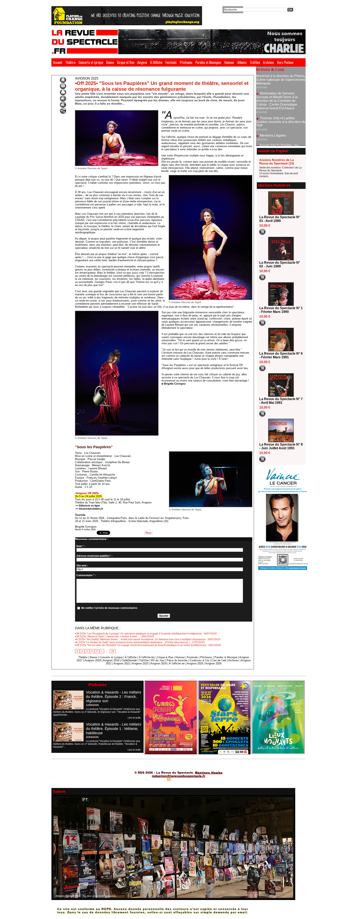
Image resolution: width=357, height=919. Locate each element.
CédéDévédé (129, 660)
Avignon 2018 (92, 660)
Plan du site (158, 778)
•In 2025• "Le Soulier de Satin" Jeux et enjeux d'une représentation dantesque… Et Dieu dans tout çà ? (132, 642)
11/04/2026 (92, 737)
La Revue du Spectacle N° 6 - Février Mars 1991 (281, 355)
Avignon (142, 62)
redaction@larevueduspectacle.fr (178, 775)
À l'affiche (131, 657)
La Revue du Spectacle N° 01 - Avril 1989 (279, 219)
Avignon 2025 (70, 72)
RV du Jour (157, 660)
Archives (268, 62)
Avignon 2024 (158, 663)
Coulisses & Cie (199, 660)
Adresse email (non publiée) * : (94, 555)
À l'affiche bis (147, 657)
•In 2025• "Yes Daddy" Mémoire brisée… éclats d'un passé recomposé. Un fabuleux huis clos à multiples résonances (140, 639)
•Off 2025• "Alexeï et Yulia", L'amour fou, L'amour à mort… (107, 636)
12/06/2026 (92, 705)
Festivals (171, 62)
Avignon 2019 (111, 660)
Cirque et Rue (125, 62)
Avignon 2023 (140, 663)
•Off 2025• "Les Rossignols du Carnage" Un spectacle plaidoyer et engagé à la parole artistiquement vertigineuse (138, 633)
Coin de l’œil (218, 660)
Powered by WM (196, 778)
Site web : (82, 565)
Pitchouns (186, 62)
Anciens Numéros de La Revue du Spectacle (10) (276, 161)
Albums (242, 62)
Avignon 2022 (122, 663)
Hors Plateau (285, 62)
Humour (229, 62)
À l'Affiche (156, 62)
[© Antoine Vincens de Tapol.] (116, 111)
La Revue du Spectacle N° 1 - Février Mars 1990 (281, 309)
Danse (110, 62)
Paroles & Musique (225, 657)
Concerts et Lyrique (91, 62)
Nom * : (80, 546)
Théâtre (70, 62)
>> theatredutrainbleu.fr (89, 508)
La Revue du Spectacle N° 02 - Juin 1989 (279, 264)
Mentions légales (209, 772)
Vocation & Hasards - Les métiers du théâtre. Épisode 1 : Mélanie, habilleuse (113, 728)
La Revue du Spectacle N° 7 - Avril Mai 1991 (281, 400)
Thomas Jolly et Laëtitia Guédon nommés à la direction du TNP (280, 95)
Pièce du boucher (177, 660)
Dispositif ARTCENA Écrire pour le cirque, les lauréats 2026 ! (280, 134)
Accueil (57, 62)
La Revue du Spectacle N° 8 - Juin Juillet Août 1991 (281, 446)
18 (112, 651)
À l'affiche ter (177, 663)
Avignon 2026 (213, 663)
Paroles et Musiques (208, 62)
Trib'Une (255, 62)
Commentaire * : (86, 575)
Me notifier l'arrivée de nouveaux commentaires (109, 608)
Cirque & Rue (165, 657)
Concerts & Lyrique (111, 657)
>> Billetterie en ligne (87, 505)
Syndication (178, 778)
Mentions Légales (273, 109)
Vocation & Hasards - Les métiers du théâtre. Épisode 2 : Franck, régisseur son (113, 696)
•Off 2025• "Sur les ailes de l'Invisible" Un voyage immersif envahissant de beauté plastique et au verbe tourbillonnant (140, 645)
